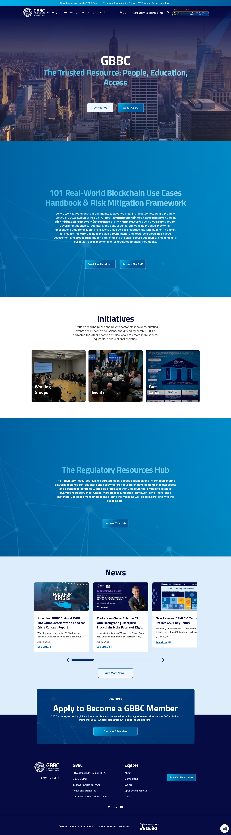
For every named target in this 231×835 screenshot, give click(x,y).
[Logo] (34, 12)
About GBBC (130, 107)
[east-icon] (80, 393)
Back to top (49, 778)
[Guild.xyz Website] (156, 828)
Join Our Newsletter (181, 777)
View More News (114, 673)
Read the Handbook (100, 264)
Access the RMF (133, 264)
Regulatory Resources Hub (147, 13)
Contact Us (100, 107)
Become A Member (115, 731)
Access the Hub (115, 523)
